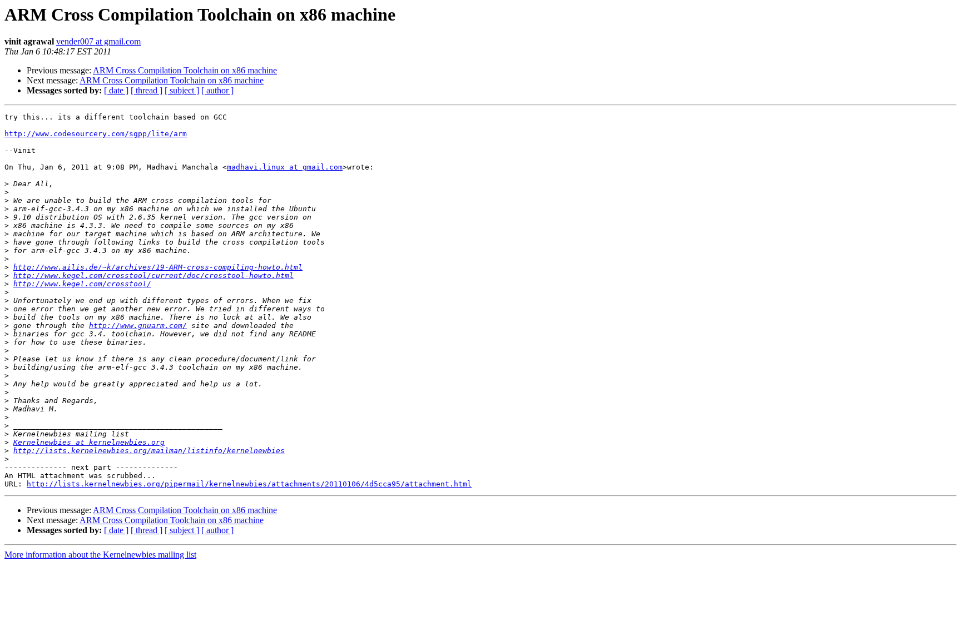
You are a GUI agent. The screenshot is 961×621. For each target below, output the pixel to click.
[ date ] (116, 90)
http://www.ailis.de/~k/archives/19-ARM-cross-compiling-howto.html (158, 267)
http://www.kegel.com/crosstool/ (82, 284)
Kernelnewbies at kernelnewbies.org (89, 442)
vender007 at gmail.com (98, 41)
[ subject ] (182, 90)
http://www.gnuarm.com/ (138, 325)
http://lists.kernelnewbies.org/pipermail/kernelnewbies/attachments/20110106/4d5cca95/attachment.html (249, 484)
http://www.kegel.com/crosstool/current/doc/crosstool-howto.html (153, 275)
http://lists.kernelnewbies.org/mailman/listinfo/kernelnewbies (149, 450)
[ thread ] (146, 90)
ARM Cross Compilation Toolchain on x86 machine (185, 70)
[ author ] (217, 90)
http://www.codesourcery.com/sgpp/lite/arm (95, 134)
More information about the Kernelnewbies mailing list (100, 554)
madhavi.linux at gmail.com (285, 167)
